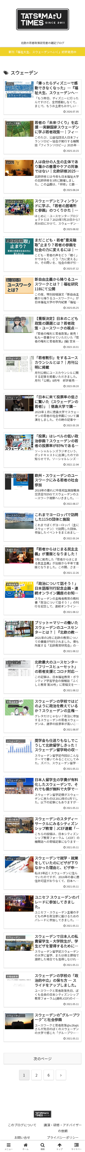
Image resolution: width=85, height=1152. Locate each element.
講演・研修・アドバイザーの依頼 (63, 1128)
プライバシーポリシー (63, 1137)
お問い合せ (22, 1137)
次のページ (43, 1058)
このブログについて (22, 1125)
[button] (76, 797)
